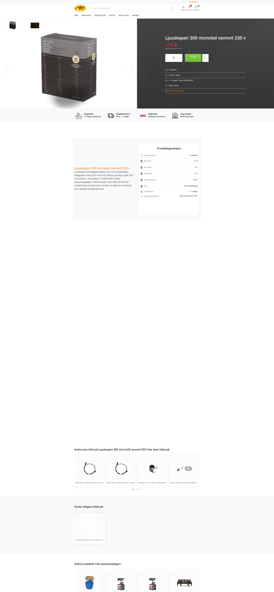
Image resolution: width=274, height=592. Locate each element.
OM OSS (112, 15)
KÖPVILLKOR (123, 15)
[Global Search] (173, 8)
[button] (131, 70)
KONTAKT (135, 15)
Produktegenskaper (176, 91)
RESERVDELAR (100, 15)
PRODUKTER (86, 15)
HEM (76, 15)
